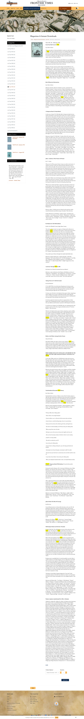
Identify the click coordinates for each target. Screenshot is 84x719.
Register (71, 3)
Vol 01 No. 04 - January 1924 (19, 145)
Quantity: (62, 670)
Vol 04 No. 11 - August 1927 (18, 152)
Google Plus (34, 699)
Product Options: (49, 670)
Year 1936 (47, 39)
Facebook (34, 696)
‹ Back (33, 688)
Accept (56, 717)
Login (76, 3)
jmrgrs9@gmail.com (60, 696)
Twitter (33, 698)
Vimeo (33, 703)
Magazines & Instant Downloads (39, 39)
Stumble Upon (35, 701)
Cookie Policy (51, 717)
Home (32, 39)
